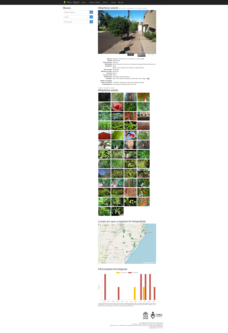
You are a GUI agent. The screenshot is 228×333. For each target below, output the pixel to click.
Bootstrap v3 (160, 328)
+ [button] (100, 226)
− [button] (100, 229)
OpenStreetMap (152, 263)
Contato (113, 2)
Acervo (84, 2)
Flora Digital (73, 2)
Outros (105, 2)
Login (121, 2)
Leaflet (145, 263)
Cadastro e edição (94, 2)
